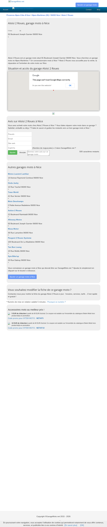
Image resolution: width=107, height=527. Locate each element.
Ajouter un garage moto (87, 5)
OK (70, 85)
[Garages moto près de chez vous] (16, 1)
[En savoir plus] (70, 525)
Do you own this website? (41, 85)
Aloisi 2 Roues (67, 15)
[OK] (82, 525)
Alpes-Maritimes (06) (40, 15)
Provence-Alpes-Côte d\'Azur (18, 15)
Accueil (5, 10)
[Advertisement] (55, 47)
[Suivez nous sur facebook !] (23, 8)
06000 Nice (55, 15)
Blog (98, 10)
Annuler (22, 152)
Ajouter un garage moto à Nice (22, 277)
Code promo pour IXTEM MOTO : (25, 318)
